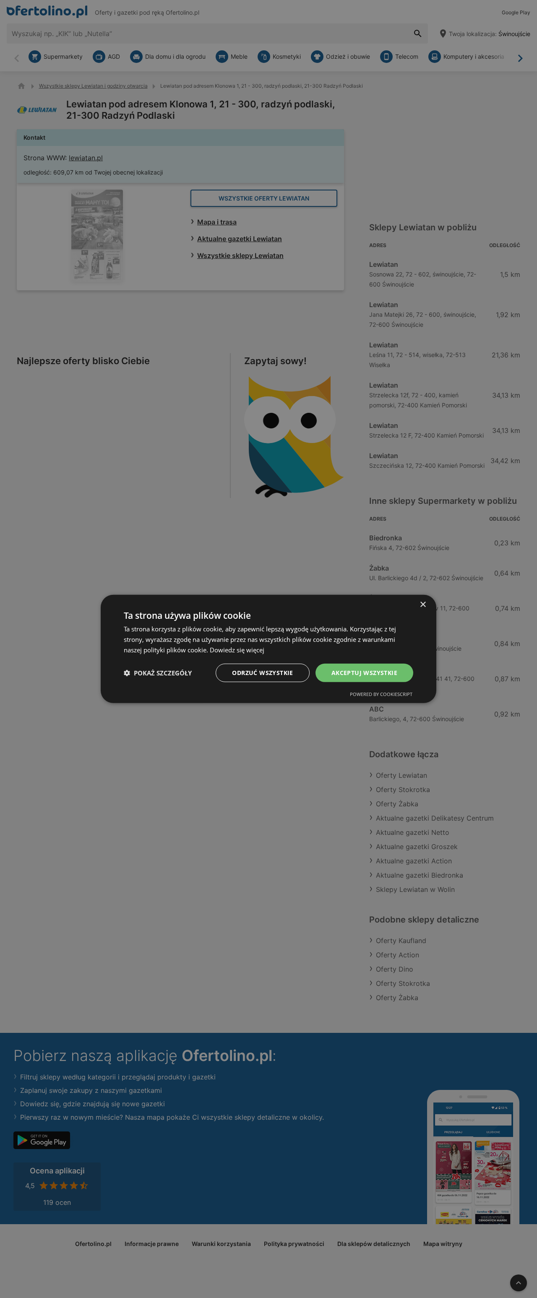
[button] (158, 673)
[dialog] (268, 649)
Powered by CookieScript (381, 694)
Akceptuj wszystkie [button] (364, 672)
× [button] (423, 605)
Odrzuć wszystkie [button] (262, 672)
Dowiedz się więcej (237, 650)
